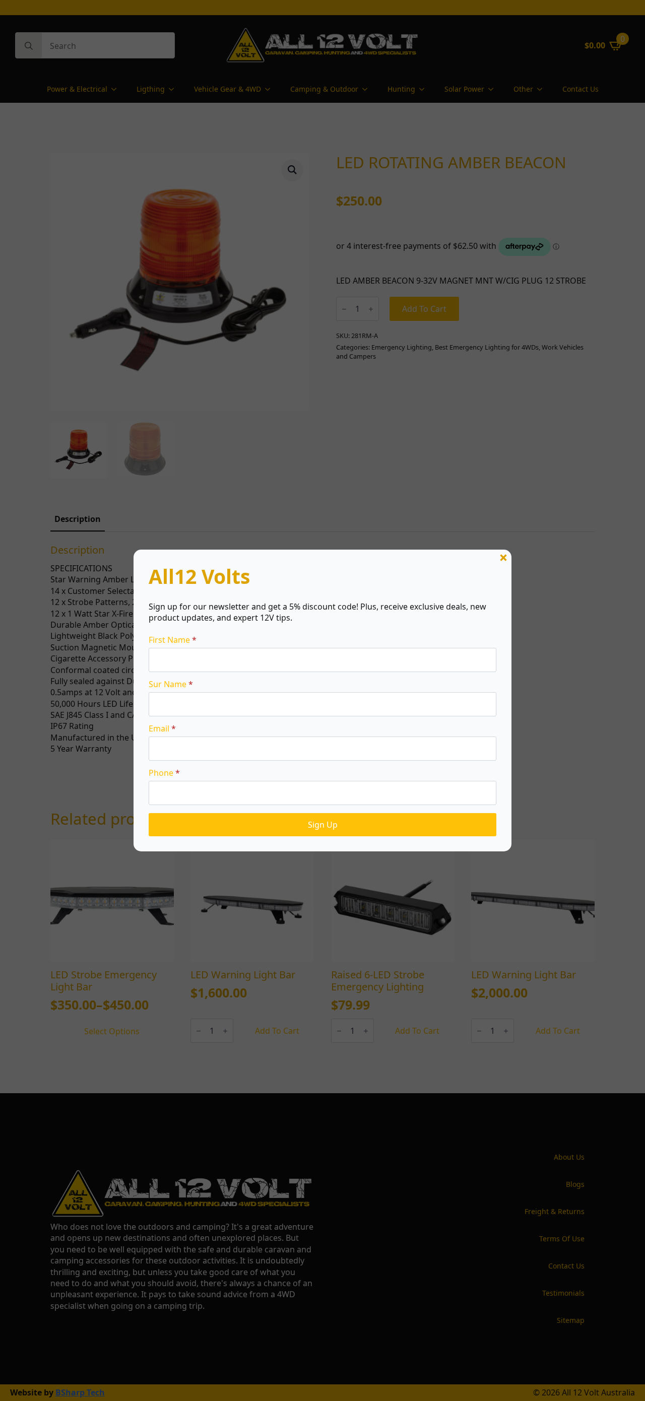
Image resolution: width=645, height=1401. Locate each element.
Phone (164, 773)
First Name (173, 640)
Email (162, 728)
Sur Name (171, 684)
